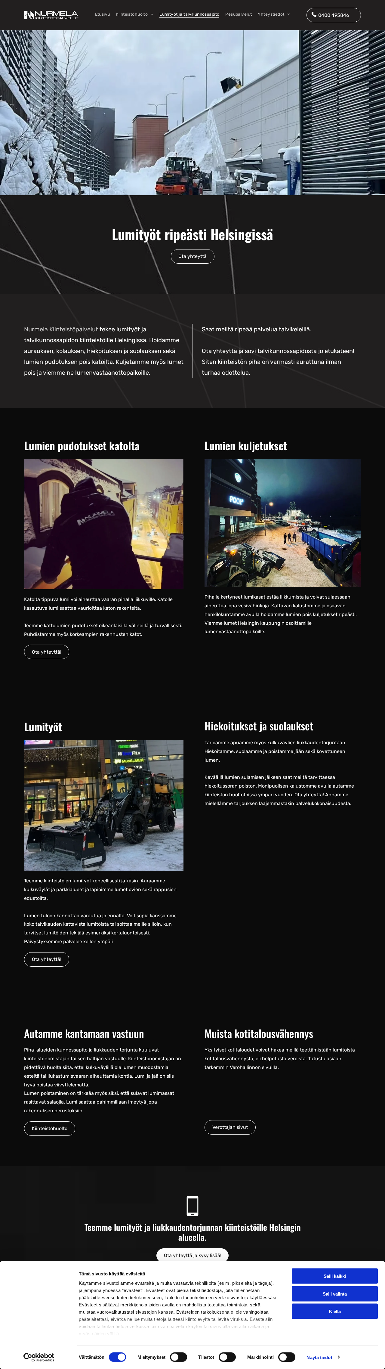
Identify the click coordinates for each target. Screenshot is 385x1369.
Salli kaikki (335, 1276)
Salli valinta (335, 1293)
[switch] (178, 1357)
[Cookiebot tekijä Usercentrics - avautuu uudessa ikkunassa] (39, 1357)
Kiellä (335, 1311)
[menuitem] (102, 15)
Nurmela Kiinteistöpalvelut (61, 329)
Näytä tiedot (319, 1357)
